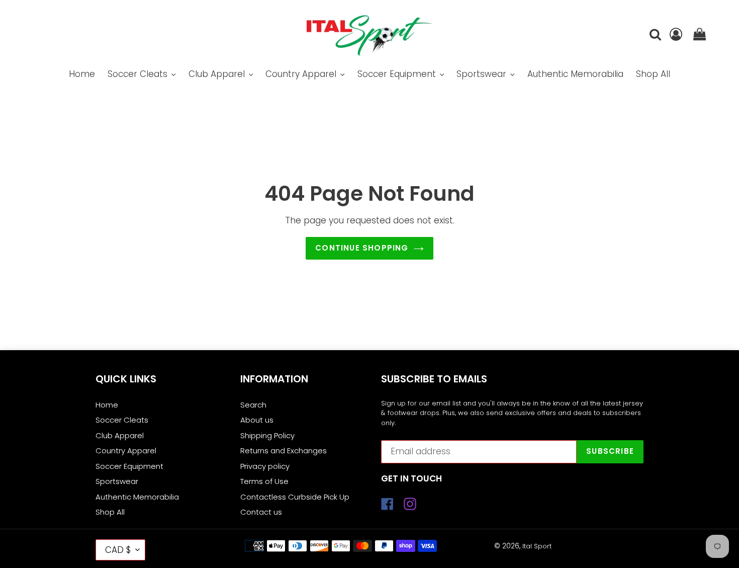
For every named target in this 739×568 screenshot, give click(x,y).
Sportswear (117, 481)
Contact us (261, 512)
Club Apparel (120, 435)
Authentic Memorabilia (137, 497)
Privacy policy (265, 466)
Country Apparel (126, 450)
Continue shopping (361, 247)
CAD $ (118, 550)
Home (107, 404)
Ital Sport (536, 546)
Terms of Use (264, 481)
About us (256, 420)
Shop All (110, 512)
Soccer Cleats (122, 420)
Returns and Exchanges (283, 450)
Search (253, 404)
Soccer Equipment (129, 466)
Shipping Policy (267, 435)
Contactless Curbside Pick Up (294, 497)
